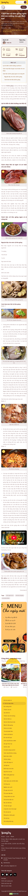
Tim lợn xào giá (8, 805)
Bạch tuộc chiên (8, 756)
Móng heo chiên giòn (9, 815)
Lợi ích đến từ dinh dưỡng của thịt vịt (12, 65)
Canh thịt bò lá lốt (10, 623)
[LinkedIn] (6, 874)
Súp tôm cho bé (8, 771)
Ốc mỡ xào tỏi (7, 812)
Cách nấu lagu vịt (8, 762)
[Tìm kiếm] (25, 2)
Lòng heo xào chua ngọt (10, 809)
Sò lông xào (7, 784)
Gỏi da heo (6, 818)
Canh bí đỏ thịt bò (8, 734)
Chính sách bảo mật (6, 883)
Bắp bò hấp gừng (8, 725)
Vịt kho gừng (9, 85)
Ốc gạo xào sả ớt (8, 790)
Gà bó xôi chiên (8, 728)
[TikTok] (10, 874)
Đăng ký (24, 7)
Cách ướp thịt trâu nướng (10, 753)
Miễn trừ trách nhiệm (6, 886)
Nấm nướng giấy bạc (9, 774)
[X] (14, 874)
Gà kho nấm (7, 746)
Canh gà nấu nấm (10, 629)
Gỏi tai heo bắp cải (8, 799)
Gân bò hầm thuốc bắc (9, 722)
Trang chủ (4, 28)
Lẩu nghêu (6, 778)
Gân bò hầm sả (7, 719)
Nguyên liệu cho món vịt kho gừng (13, 76)
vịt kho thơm (12, 399)
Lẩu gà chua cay (8, 743)
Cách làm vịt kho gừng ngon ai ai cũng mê (13, 73)
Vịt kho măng (7, 759)
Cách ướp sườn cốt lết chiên (11, 781)
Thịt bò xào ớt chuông (9, 715)
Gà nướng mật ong (8, 821)
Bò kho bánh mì (8, 700)
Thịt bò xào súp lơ (10, 620)
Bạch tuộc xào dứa (8, 768)
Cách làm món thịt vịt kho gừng (12, 79)
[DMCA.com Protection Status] (14, 894)
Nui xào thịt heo (8, 802)
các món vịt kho (5, 598)
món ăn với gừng (19, 595)
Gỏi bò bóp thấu (8, 703)
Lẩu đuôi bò (7, 712)
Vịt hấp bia (6, 765)
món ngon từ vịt (9, 595)
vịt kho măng (12, 276)
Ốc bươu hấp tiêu (8, 793)
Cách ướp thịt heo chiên (10, 740)
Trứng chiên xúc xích (9, 796)
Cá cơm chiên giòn (10, 626)
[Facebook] (2, 874)
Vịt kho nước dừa (6, 547)
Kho (10, 28)
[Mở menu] (3, 7)
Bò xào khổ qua (8, 737)
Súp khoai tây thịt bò (11, 617)
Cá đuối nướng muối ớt (9, 750)
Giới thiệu (3, 878)
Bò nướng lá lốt (7, 706)
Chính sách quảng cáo (7, 881)
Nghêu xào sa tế (8, 787)
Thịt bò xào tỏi (7, 709)
